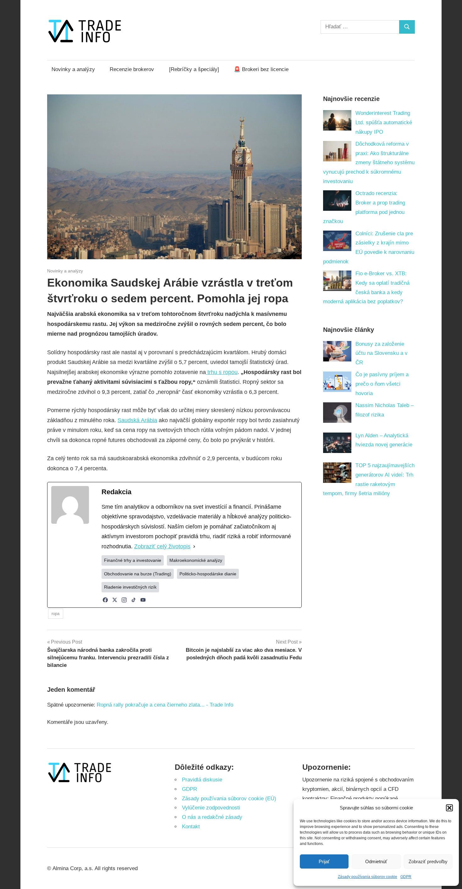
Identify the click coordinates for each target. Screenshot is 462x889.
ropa (55, 613)
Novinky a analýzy (73, 69)
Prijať (324, 861)
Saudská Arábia (137, 420)
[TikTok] (133, 600)
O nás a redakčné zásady (212, 817)
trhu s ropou (222, 372)
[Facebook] (105, 600)
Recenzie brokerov (132, 69)
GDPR (405, 877)
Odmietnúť (376, 861)
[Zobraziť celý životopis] (194, 547)
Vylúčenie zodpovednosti (211, 808)
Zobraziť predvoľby (428, 861)
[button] (449, 808)
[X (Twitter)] (114, 600)
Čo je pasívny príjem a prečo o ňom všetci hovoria (382, 384)
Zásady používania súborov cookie (367, 877)
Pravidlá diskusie (202, 780)
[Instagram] (124, 600)
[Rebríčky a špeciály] (194, 69)
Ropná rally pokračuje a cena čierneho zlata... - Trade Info (165, 705)
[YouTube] (143, 600)
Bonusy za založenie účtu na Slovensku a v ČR (381, 353)
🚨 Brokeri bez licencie (261, 69)
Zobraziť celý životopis (162, 546)
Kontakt (191, 827)
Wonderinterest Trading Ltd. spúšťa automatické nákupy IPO (383, 122)
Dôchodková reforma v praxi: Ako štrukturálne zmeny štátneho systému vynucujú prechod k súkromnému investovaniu (369, 162)
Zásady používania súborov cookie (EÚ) (229, 799)
